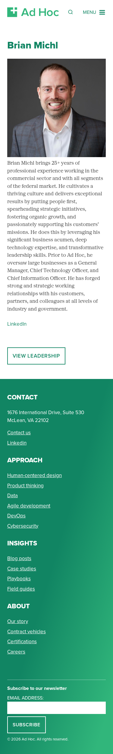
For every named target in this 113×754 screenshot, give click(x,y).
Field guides (21, 589)
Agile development (28, 506)
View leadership (36, 355)
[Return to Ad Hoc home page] (33, 12)
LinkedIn (17, 324)
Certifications (22, 641)
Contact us (19, 432)
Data (12, 495)
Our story (17, 621)
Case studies (21, 568)
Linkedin (17, 443)
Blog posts (19, 558)
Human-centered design (34, 475)
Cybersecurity (22, 526)
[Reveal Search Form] (70, 12)
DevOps (16, 516)
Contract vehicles (26, 631)
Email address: (25, 697)
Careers (16, 652)
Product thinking (25, 485)
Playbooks (19, 578)
